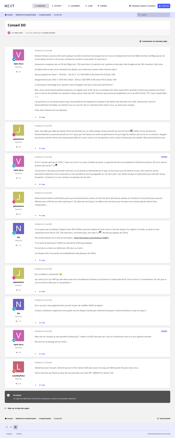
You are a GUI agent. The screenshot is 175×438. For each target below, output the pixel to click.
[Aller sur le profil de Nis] (18, 228)
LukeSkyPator (18, 376)
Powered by (158, 434)
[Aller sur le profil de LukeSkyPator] (18, 367)
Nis (18, 237)
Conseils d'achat (48, 33)
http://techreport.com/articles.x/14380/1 (91, 238)
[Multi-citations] (35, 117)
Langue (9, 434)
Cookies (19, 434)
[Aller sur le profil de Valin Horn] (9, 33)
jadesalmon (18, 139)
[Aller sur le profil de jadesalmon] (18, 130)
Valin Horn (19, 33)
